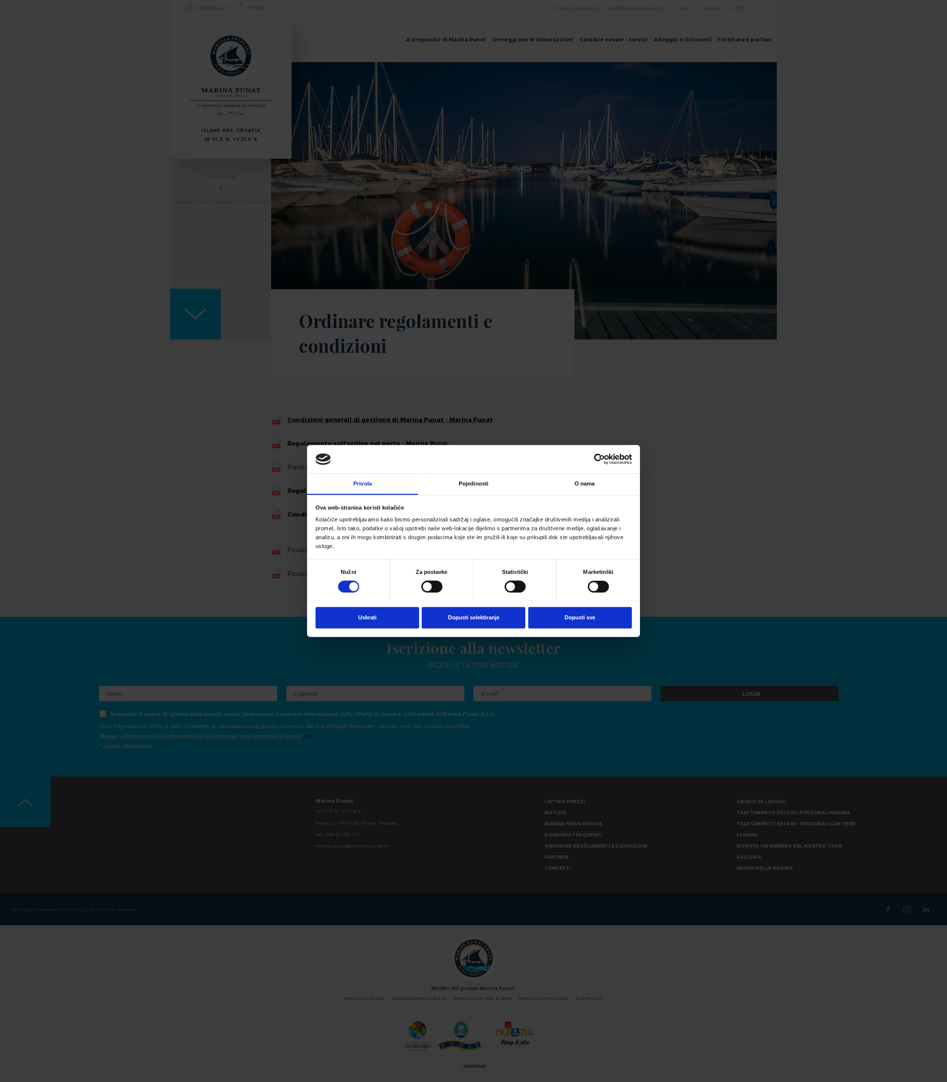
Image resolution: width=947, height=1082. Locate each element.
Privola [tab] (362, 483)
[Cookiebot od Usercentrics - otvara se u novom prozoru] (599, 459)
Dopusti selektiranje (473, 617)
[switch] (431, 587)
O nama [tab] (584, 483)
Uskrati (367, 617)
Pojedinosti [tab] (473, 483)
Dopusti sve (580, 617)
